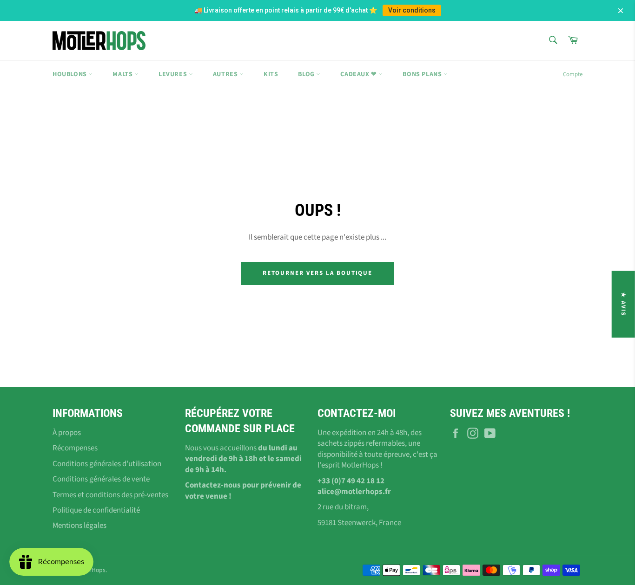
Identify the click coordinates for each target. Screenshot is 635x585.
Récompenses (75, 448)
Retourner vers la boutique (318, 273)
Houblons (70, 74)
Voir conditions (412, 10)
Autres (226, 74)
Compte (572, 74)
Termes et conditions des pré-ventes (110, 494)
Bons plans (423, 74)
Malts (123, 74)
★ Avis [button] (623, 304)
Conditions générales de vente (101, 479)
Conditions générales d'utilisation (107, 463)
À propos (67, 432)
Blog (307, 74)
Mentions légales (79, 525)
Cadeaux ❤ (359, 74)
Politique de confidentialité (96, 510)
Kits (271, 74)
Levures (174, 74)
